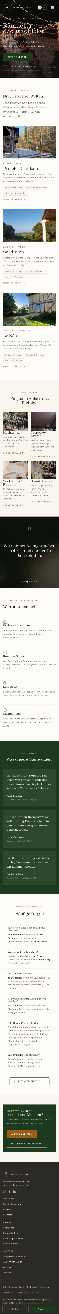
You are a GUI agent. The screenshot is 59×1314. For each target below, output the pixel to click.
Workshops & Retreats (15, 1238)
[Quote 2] (24, 581)
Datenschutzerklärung (32, 1303)
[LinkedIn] (14, 1191)
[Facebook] (9, 1191)
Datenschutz (23, 1292)
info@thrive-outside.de (26, 1143)
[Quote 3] (27, 581)
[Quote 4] (29, 582)
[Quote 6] (34, 581)
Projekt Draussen (12, 1204)
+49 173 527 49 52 (12, 1262)
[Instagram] (4, 1191)
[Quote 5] (32, 581)
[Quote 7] (36, 581)
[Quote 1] (22, 581)
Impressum (8, 1292)
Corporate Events (12, 1233)
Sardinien (7, 1209)
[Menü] (52, 7)
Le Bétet (7, 1215)
